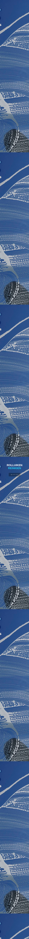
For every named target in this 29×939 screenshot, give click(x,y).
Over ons (15, 474)
